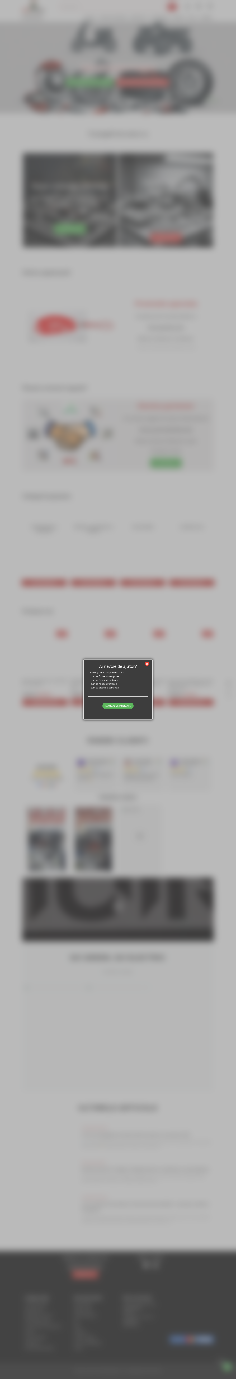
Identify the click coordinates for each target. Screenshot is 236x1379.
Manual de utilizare (118, 705)
